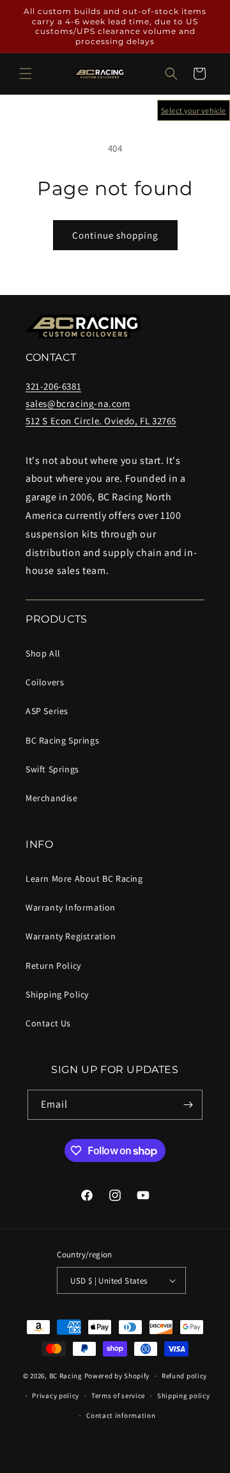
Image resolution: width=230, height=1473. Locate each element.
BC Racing (65, 1375)
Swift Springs (52, 769)
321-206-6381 (53, 386)
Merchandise (52, 798)
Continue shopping (115, 235)
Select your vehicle (193, 110)
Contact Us (48, 1023)
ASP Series (47, 711)
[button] (26, 74)
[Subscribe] (188, 1105)
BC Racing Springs (62, 740)
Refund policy (184, 1375)
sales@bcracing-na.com (78, 403)
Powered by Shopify (117, 1375)
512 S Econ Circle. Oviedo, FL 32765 (101, 421)
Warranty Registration (71, 936)
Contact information (120, 1415)
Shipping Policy (57, 994)
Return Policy (53, 965)
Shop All (43, 653)
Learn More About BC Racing (84, 878)
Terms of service (118, 1395)
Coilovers (45, 682)
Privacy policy (55, 1395)
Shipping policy (183, 1395)
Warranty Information (71, 907)
